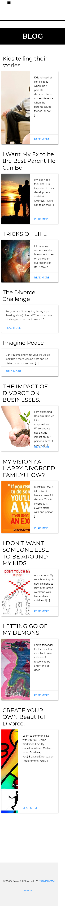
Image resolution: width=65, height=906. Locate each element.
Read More (41, 139)
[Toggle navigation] (9, 2)
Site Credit (29, 890)
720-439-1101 (47, 881)
